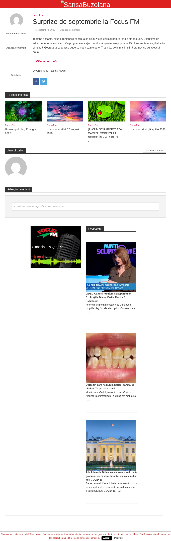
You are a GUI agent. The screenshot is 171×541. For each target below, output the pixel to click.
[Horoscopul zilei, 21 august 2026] (23, 111)
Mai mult (118, 538)
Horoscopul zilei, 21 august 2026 (21, 131)
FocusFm (38, 15)
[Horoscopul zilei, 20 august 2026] (65, 111)
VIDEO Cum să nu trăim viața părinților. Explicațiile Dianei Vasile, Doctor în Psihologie (108, 297)
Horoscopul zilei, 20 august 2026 (63, 131)
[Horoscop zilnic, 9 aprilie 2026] (148, 111)
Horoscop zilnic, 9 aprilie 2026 (147, 129)
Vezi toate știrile (154, 150)
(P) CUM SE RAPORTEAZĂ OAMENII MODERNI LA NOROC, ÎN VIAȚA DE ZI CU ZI (105, 135)
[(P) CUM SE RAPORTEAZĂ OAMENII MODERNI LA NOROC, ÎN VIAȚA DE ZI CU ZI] (106, 111)
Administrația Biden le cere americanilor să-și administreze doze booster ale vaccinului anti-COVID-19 (111, 476)
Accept (106, 538)
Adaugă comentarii (16, 47)
